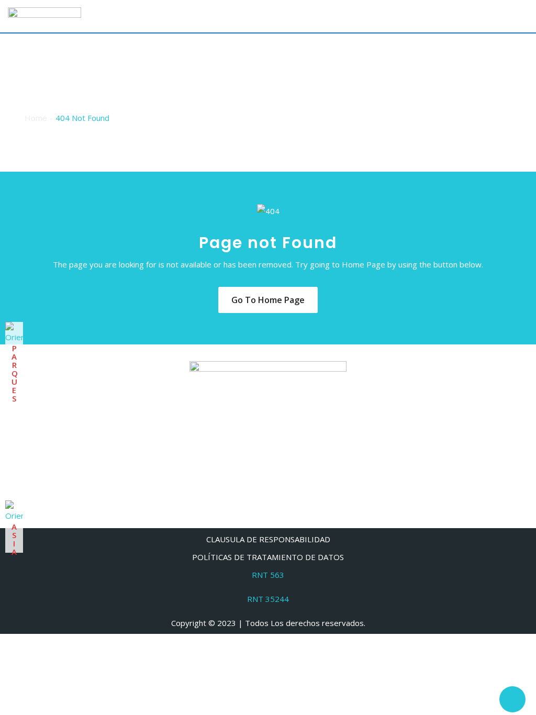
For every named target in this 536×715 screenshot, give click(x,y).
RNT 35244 (268, 599)
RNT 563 (268, 574)
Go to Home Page (268, 300)
